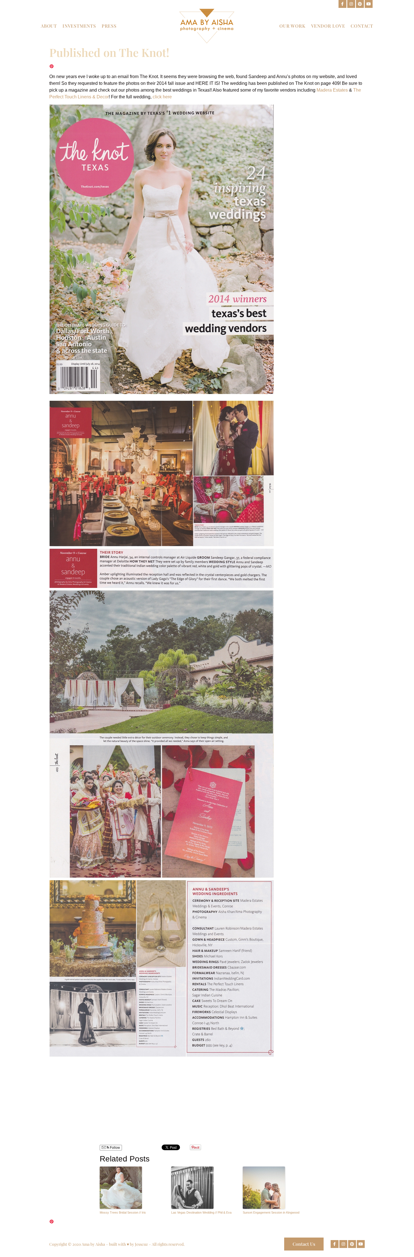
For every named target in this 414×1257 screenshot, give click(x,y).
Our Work (292, 26)
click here (162, 96)
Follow (114, 1148)
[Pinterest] (360, 4)
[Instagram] (351, 4)
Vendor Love (328, 26)
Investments (79, 26)
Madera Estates (332, 90)
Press (109, 26)
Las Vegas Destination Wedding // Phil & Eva (201, 1212)
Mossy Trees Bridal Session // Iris (123, 1212)
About (49, 26)
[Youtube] (369, 4)
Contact (362, 26)
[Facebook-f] (342, 4)
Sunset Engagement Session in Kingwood (271, 1212)
